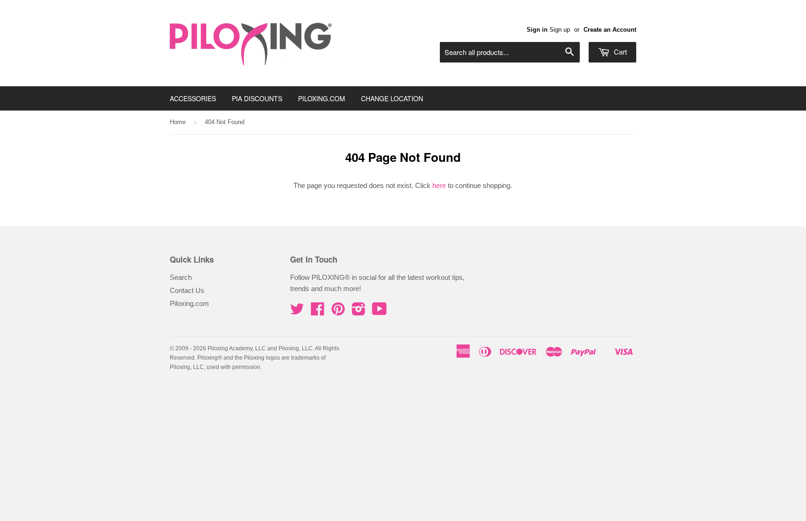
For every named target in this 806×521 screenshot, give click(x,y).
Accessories (193, 98)
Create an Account (610, 29)
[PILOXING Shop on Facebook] (318, 312)
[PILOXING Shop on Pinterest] (338, 312)
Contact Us (187, 290)
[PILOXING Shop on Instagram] (359, 312)
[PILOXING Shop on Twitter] (297, 312)
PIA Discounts (257, 98)
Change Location (392, 98)
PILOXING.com (321, 98)
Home (178, 121)
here (439, 185)
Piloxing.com (189, 303)
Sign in (537, 29)
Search (181, 277)
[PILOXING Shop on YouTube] (379, 312)
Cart (619, 51)
